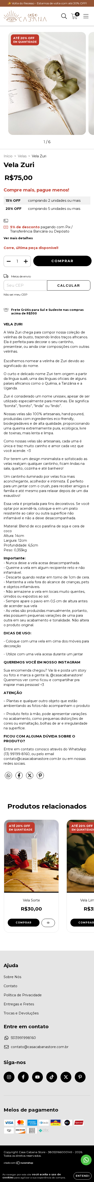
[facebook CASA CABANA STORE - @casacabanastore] (23, 1077)
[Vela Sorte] (48, 923)
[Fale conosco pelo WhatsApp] (86, 1160)
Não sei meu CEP (15, 294)
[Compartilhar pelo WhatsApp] (8, 775)
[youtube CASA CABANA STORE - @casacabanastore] (37, 1077)
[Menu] (85, 16)
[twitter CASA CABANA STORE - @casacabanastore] (65, 1077)
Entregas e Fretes (19, 1004)
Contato (10, 986)
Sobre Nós (12, 977)
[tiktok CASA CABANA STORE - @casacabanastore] (51, 1077)
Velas (22, 156)
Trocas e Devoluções (21, 1013)
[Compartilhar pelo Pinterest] (40, 777)
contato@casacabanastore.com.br (39, 1047)
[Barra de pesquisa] (64, 16)
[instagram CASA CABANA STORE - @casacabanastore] (9, 1077)
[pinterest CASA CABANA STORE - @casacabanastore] (80, 1077)
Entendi (82, 1175)
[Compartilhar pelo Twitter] (30, 777)
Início (8, 156)
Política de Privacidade (23, 995)
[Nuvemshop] (19, 1163)
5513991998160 (23, 1038)
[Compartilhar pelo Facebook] (19, 777)
